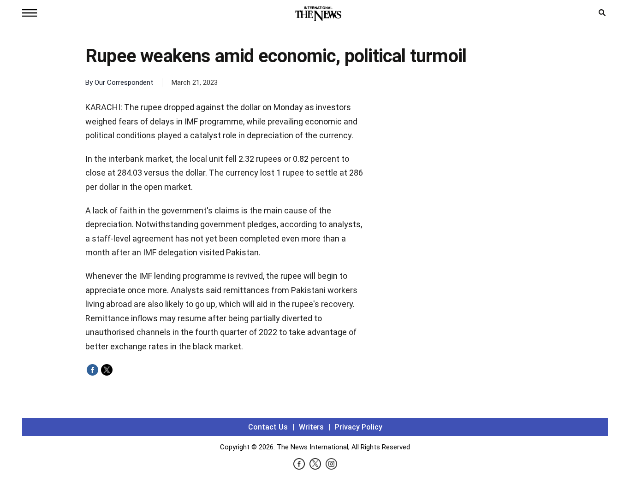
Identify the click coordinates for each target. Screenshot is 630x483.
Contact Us (268, 427)
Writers (311, 427)
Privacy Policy (358, 427)
